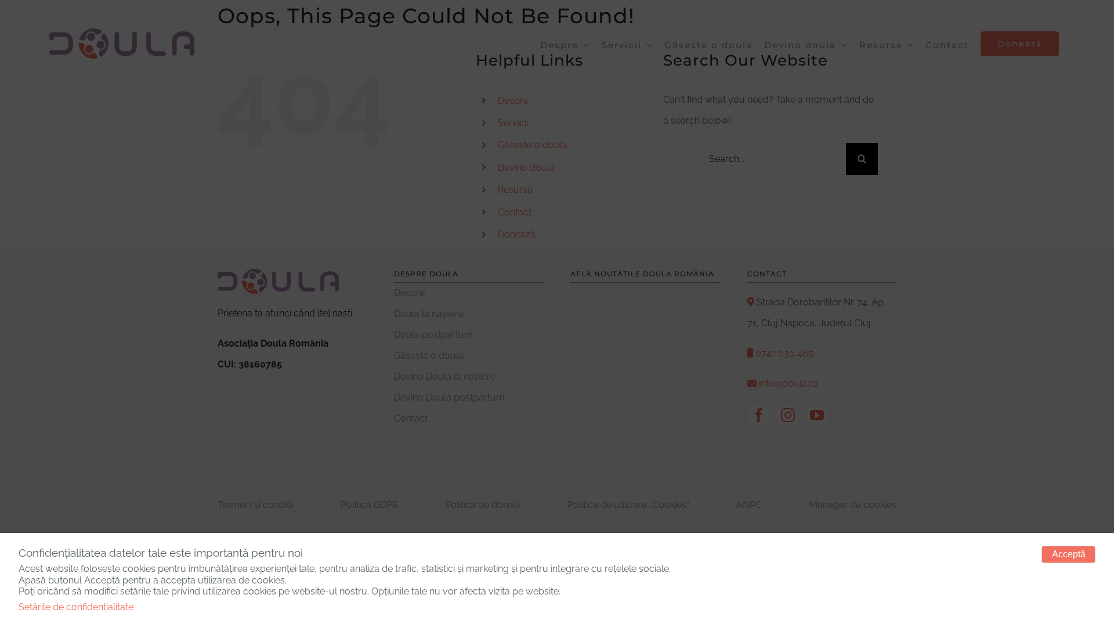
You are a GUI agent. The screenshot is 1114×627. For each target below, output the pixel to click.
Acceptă (1069, 554)
